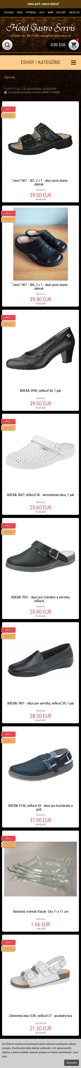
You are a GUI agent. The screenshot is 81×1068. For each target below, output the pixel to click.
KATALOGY (74, 12)
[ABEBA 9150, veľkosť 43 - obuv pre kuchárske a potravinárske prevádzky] (40, 776)
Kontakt (61, 12)
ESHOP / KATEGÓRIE (40, 62)
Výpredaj (31, 12)
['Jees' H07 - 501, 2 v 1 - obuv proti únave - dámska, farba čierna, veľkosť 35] (40, 151)
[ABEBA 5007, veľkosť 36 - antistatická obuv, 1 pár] (40, 464)
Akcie (20, 12)
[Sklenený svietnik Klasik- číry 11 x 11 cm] (40, 881)
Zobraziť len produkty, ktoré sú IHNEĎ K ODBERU (34, 92)
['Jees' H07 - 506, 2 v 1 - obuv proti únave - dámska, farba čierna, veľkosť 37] (40, 256)
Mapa (50, 12)
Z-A (23, 88)
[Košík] (63, 45)
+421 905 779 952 (30, 35)
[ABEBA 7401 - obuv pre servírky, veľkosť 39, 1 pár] (40, 672)
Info (42, 12)
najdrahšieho (49, 88)
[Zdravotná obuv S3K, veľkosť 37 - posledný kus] (40, 985)
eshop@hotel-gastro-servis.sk (55, 35)
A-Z (18, 88)
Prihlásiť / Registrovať (43, 4)
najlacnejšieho (34, 88)
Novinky (9, 12)
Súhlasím (71, 1062)
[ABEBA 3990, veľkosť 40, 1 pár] (40, 360)
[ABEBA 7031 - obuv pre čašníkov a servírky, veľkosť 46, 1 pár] (40, 568)
